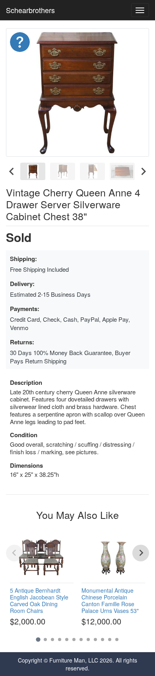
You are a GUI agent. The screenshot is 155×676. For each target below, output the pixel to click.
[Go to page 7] (81, 639)
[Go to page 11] (109, 639)
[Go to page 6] (74, 639)
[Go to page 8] (88, 639)
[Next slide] (143, 171)
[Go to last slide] (12, 171)
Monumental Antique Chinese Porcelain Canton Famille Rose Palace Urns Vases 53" (110, 600)
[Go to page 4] (59, 639)
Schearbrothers (30, 10)
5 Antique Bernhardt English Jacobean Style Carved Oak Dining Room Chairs (39, 600)
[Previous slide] (14, 553)
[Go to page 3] (52, 639)
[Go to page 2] (45, 639)
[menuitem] (33, 171)
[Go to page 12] (116, 639)
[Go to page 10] (102, 639)
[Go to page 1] (38, 639)
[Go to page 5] (66, 639)
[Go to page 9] (95, 639)
